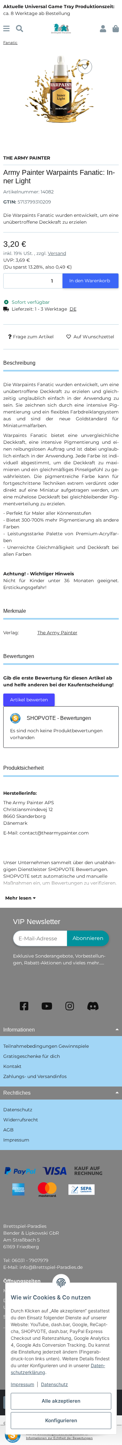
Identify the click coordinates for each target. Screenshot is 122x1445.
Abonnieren (88, 938)
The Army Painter (57, 633)
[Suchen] (19, 28)
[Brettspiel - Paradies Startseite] (61, 28)
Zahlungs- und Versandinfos (35, 1076)
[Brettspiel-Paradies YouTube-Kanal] (47, 1006)
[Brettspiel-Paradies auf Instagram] (69, 1006)
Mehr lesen (19, 898)
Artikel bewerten (29, 700)
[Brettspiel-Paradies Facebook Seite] (24, 1006)
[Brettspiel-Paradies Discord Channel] (93, 1006)
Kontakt (12, 1066)
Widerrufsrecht (20, 1120)
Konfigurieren (61, 1420)
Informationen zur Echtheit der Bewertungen (59, 1438)
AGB (8, 1130)
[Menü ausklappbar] (6, 28)
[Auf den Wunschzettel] (85, 67)
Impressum (22, 1384)
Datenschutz (54, 1384)
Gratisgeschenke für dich (31, 1056)
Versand (57, 253)
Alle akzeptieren (61, 1401)
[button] (103, 28)
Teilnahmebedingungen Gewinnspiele (46, 1046)
